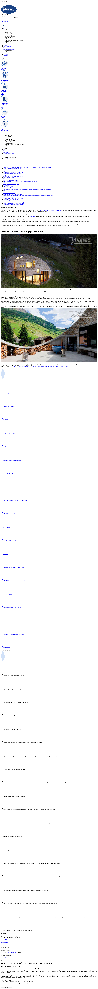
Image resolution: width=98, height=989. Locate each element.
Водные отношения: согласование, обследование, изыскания (18, 202)
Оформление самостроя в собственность (13, 172)
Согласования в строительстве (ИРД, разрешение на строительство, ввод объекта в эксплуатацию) (27, 189)
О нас (4, 28)
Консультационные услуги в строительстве (14, 198)
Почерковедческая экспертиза (10, 199)
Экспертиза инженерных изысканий (12, 168)
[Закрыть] (1, 960)
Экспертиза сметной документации (12, 173)
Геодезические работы (8, 178)
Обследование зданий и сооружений (12, 182)
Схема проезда (4, 942)
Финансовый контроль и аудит (11, 200)
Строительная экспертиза (9, 169)
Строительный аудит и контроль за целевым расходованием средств (20, 181)
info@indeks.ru (4, 21)
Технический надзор (8, 186)
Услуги (5, 45)
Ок (1, 987)
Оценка (5, 190)
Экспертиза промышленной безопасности (13, 203)
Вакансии (5, 54)
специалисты (32, 216)
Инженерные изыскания (9, 177)
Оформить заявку (7, 987)
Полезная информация (8, 49)
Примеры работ (7, 46)
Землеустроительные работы (10, 180)
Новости (5, 47)
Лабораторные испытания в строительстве (13, 176)
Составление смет (7, 185)
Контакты (5, 55)
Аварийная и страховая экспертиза (12, 175)
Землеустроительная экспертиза (11, 184)
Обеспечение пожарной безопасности (12, 194)
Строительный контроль (9, 187)
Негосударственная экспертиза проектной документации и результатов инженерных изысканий (27, 167)
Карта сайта (4, 957)
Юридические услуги (8, 197)
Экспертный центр (11, 952)
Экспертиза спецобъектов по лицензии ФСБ (14, 204)
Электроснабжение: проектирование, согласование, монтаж (18, 191)
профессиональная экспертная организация (50, 210)
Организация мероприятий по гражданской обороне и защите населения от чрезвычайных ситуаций (28, 195)
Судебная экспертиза (8, 171)
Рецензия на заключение (9, 193)
